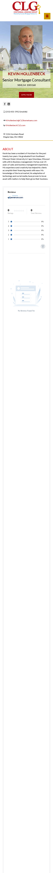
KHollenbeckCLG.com (15, 125)
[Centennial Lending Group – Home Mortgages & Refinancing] (26, 8)
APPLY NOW (26, 95)
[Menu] (47, 16)
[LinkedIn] (9, 104)
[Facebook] (5, 104)
